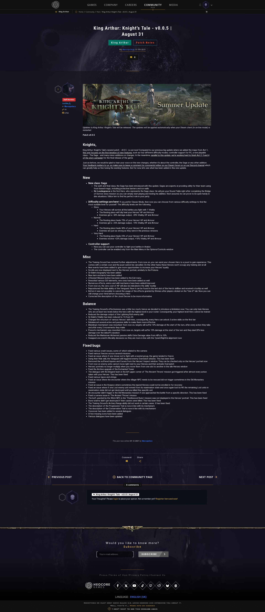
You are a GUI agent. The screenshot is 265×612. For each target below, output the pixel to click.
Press (103, 575)
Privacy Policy (139, 575)
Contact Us (158, 575)
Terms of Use (118, 575)
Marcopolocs (129, 50)
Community (153, 4)
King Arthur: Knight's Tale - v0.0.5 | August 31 (117, 494)
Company (111, 4)
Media (173, 4)
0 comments (132, 484)
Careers (131, 4)
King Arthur (120, 42)
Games (92, 4)
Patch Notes (145, 42)
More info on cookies (142, 606)
